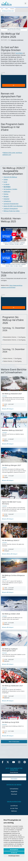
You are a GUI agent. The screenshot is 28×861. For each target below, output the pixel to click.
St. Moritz (6, 184)
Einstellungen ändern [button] (14, 855)
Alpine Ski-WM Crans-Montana (13, 206)
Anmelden (14, 779)
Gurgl (5, 182)
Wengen (6, 196)
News (6, 8)
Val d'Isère (19, 53)
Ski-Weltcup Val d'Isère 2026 (8, 11)
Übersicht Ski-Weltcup (10, 177)
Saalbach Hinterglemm (11, 208)
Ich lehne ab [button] (14, 852)
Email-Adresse (14, 772)
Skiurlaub (14, 794)
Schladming (7, 201)
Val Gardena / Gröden (10, 189)
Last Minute (14, 806)
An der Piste (14, 808)
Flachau (6, 194)
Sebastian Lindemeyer (17, 40)
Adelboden (7, 191)
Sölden (6, 179)
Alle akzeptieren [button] (14, 849)
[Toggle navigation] (25, 3)
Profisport (12, 8)
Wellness (14, 811)
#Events (4, 409)
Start (2, 8)
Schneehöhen (14, 789)
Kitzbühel (6, 199)
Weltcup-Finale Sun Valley (12, 211)
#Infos (9, 554)
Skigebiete (14, 791)
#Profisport (10, 409)
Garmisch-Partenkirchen (11, 204)
